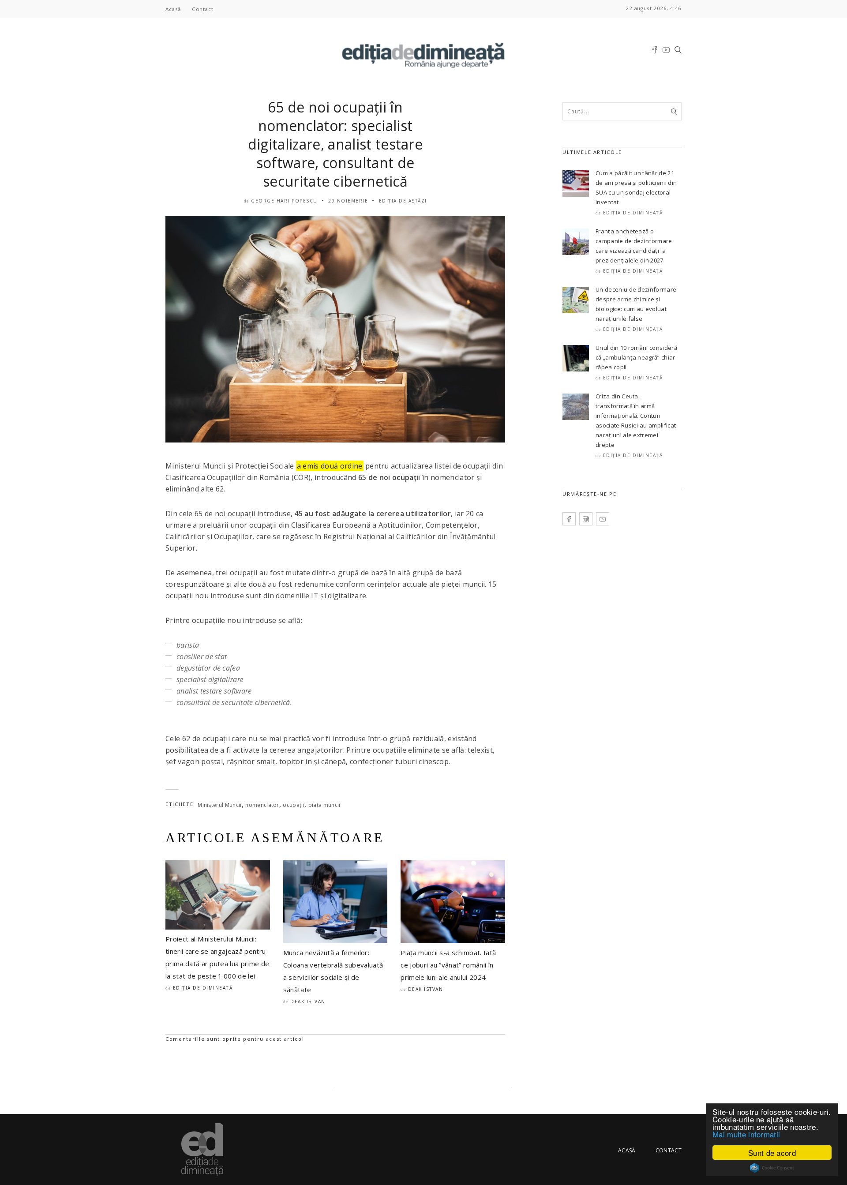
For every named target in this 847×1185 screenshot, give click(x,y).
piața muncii (324, 805)
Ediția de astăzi (403, 201)
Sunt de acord (772, 1152)
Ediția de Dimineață (203, 988)
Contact (202, 9)
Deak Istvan (308, 1001)
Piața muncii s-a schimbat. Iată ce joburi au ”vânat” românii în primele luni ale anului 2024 (448, 965)
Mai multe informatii (746, 1134)
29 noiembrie (348, 201)
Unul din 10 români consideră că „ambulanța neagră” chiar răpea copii (636, 357)
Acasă (173, 9)
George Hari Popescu (284, 201)
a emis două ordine (330, 466)
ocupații (293, 805)
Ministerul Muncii (219, 805)
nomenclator (262, 805)
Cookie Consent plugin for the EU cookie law (772, 1168)
